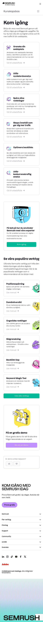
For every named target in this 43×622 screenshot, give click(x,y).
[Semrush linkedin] (3, 556)
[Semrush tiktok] (12, 556)
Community (6, 536)
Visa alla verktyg (21, 396)
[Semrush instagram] (7, 556)
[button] (16, 463)
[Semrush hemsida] (8, 3)
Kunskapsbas (12, 11)
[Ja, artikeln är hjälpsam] (9, 463)
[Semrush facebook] (20, 556)
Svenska (5, 547)
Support (5, 531)
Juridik (4, 542)
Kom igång (21, 244)
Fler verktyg (6, 519)
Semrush (5, 514)
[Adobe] (5, 564)
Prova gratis (9, 505)
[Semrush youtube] (16, 556)
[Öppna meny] (40, 4)
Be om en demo (21, 445)
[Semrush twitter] (25, 556)
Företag (5, 525)
